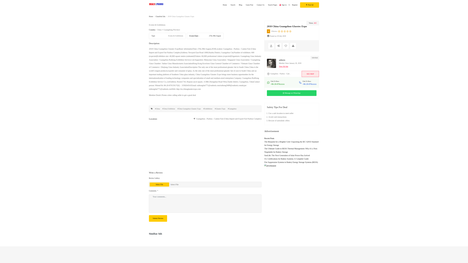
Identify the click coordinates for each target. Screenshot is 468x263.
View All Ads (283, 66)
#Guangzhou (232, 109)
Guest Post (249, 5)
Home (225, 5)
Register (295, 5)
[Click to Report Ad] (293, 46)
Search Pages (272, 5)
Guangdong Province (172, 30)
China (159, 30)
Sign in (284, 5)
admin (282, 60)
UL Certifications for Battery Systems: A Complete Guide (286, 159)
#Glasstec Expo (220, 109)
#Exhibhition (207, 109)
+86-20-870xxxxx (278, 84)
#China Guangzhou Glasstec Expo (189, 109)
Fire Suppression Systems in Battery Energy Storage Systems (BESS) (291, 162)
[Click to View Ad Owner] (271, 46)
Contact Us (260, 5)
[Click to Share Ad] (278, 46)
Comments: (153, 191)
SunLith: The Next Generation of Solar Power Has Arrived (287, 155)
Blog (240, 5)
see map (310, 74)
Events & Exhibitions (157, 25)
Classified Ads (160, 16)
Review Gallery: (154, 178)
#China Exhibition (168, 109)
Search (233, 5)
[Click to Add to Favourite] (286, 46)
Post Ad (310, 5)
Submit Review (158, 218)
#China (157, 109)
